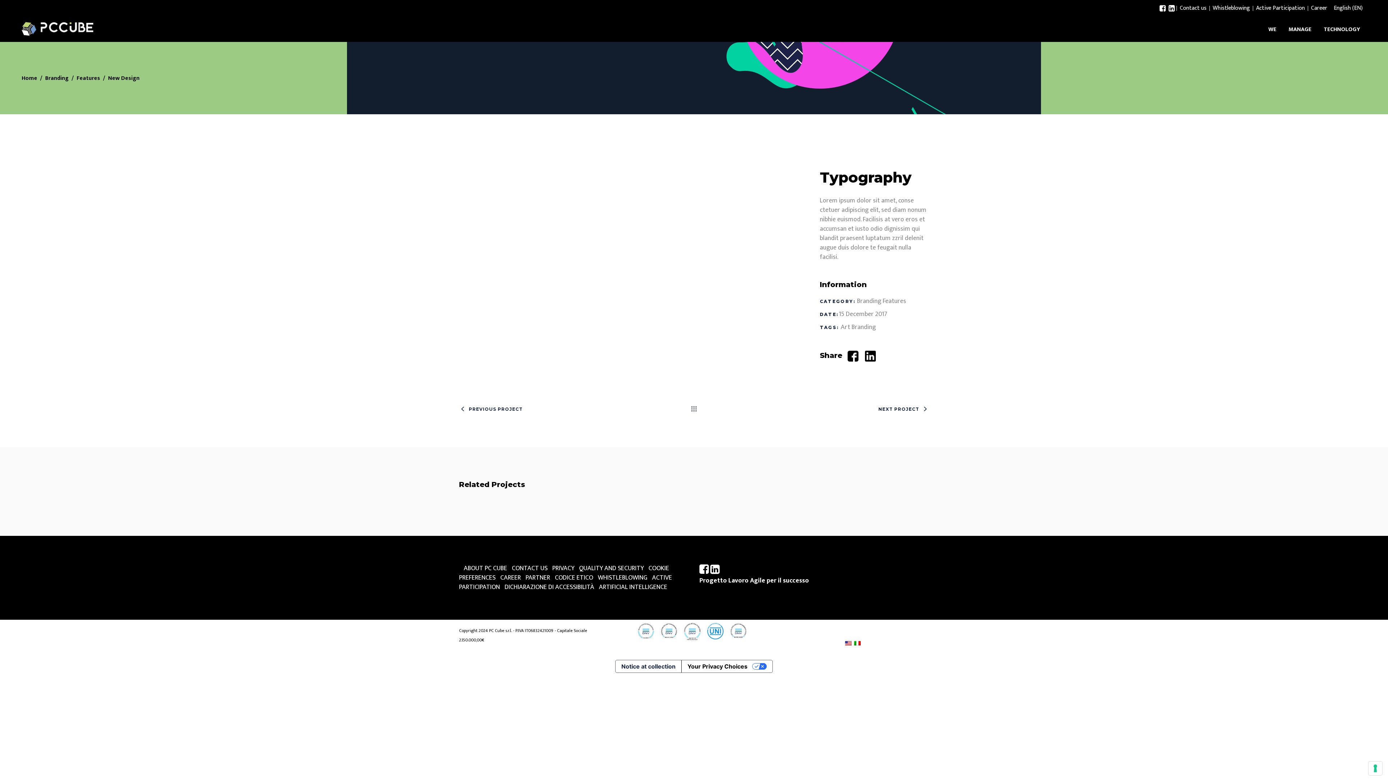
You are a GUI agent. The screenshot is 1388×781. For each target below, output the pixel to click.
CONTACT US (530, 568)
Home (29, 78)
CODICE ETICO (574, 577)
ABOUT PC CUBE (485, 568)
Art (845, 327)
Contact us (1193, 8)
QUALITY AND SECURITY (611, 568)
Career (1319, 8)
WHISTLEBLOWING (622, 577)
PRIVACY (563, 568)
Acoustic (534, 512)
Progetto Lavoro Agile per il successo (754, 580)
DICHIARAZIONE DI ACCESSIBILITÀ (549, 587)
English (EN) (1348, 8)
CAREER (510, 577)
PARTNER (538, 577)
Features (88, 78)
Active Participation (1280, 8)
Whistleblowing (1231, 8)
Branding (57, 78)
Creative (551, 528)
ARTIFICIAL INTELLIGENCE (633, 587)
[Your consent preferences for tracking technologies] (1375, 768)
